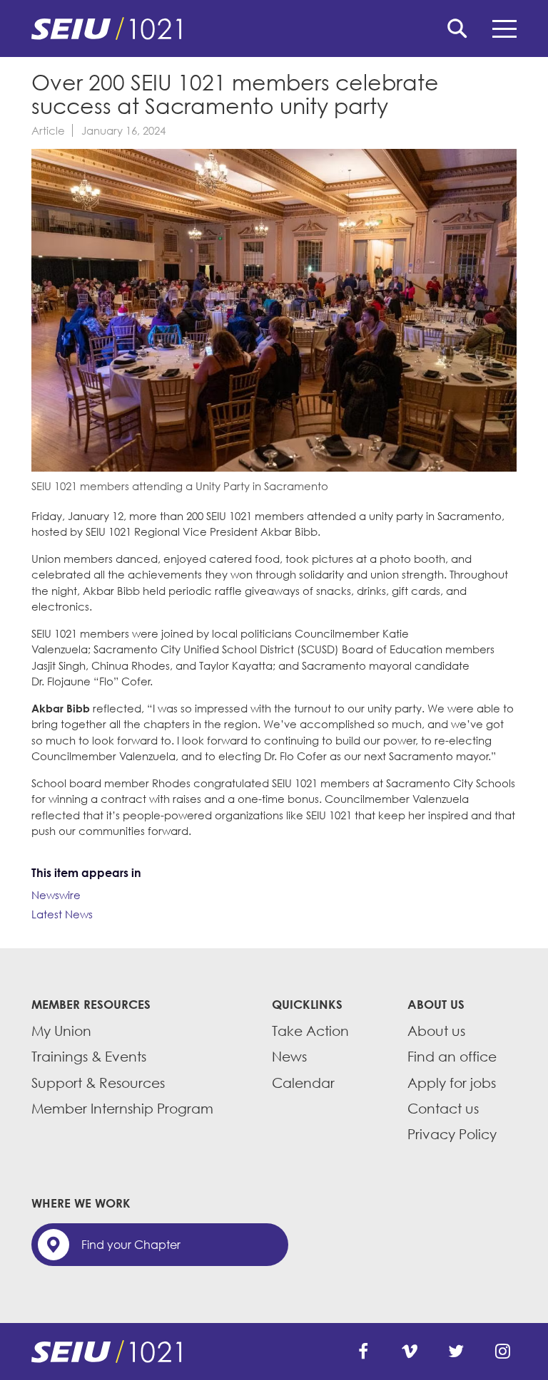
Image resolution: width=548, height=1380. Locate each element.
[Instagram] (502, 1351)
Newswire (56, 894)
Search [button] (457, 28)
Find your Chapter (131, 1245)
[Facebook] (363, 1351)
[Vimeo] (409, 1351)
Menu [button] (504, 28)
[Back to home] (274, 28)
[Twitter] (456, 1351)
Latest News (62, 914)
